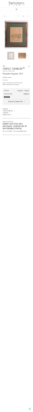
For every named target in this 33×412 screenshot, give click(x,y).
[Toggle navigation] (16, 9)
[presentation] (5, 34)
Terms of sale (6, 114)
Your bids (5, 112)
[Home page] (16, 3)
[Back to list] (5, 16)
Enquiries (5, 109)
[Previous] (18, 16)
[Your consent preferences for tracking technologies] (30, 409)
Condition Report (8, 110)
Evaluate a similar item (15, 101)
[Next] (28, 16)
